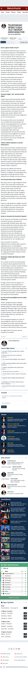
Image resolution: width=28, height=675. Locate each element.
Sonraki (24, 336)
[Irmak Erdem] (3, 474)
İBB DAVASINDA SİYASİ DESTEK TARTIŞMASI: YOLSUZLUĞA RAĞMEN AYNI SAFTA (16, 445)
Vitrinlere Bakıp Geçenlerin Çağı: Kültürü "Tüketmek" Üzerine (15, 463)
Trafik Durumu (5, 657)
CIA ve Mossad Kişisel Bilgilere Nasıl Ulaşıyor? (13, 359)
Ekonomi (13, 12)
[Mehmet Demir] (3, 432)
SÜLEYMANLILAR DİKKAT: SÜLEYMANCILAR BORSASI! (13, 439)
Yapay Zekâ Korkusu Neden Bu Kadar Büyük (16, 487)
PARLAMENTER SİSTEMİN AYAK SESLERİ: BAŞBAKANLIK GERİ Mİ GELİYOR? (17, 420)
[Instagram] (14, 649)
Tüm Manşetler (5, 660)
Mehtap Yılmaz (11, 436)
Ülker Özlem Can (11, 460)
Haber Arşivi (5, 663)
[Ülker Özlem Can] (3, 462)
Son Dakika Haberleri (20, 660)
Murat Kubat (10, 450)
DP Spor (19, 12)
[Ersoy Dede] (3, 419)
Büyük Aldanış (11, 451)
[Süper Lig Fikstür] (26, 602)
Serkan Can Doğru (16, 466)
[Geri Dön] (4, 667)
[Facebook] (9, 649)
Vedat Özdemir (14, 478)
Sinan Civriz (10, 443)
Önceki (3, 336)
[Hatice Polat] (3, 492)
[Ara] (26, 8)
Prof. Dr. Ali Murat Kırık (14, 34)
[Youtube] (19, 649)
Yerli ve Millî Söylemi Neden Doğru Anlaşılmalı (18, 481)
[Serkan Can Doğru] (6, 467)
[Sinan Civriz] (3, 444)
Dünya (2, 12)
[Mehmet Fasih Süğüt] (3, 486)
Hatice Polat (10, 491)
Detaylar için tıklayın (14, 597)
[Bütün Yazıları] (26, 348)
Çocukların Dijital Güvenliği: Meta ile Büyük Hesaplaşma (16, 426)
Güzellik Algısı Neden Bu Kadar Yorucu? (15, 475)
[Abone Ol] (23, 42)
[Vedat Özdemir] (5, 479)
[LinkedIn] (16, 649)
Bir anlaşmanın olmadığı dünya (15, 493)
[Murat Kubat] (3, 451)
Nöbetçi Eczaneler (6, 653)
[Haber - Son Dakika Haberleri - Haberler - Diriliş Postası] (14, 8)
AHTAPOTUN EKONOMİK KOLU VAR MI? (16, 432)
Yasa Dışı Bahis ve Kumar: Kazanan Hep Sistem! (14, 374)
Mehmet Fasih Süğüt (12, 484)
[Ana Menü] (1, 8)
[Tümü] (26, 414)
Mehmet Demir (10, 431)
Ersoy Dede (10, 417)
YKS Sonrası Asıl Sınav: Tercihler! (10, 371)
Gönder (4, 407)
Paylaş (4, 42)
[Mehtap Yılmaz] (3, 438)
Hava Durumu (19, 653)
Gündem (8, 12)
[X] (11, 649)
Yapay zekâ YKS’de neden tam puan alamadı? (13, 386)
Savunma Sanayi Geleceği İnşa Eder (18, 469)
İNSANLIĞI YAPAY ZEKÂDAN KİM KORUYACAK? (13, 378)
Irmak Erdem (10, 472)
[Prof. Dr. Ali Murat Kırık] (3, 26)
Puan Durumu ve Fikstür (21, 657)
